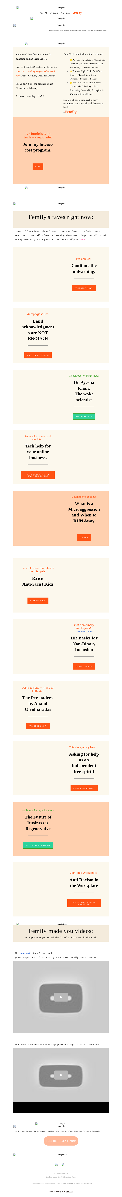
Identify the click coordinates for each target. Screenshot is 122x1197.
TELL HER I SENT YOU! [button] (61, 1141)
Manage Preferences (84, 1183)
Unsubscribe (68, 1183)
